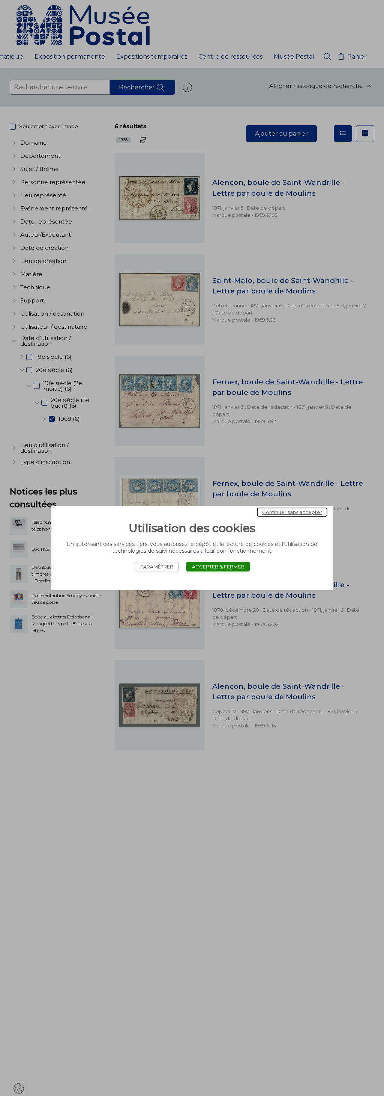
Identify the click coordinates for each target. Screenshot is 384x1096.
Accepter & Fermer (218, 567)
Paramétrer (156, 567)
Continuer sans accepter (292, 512)
